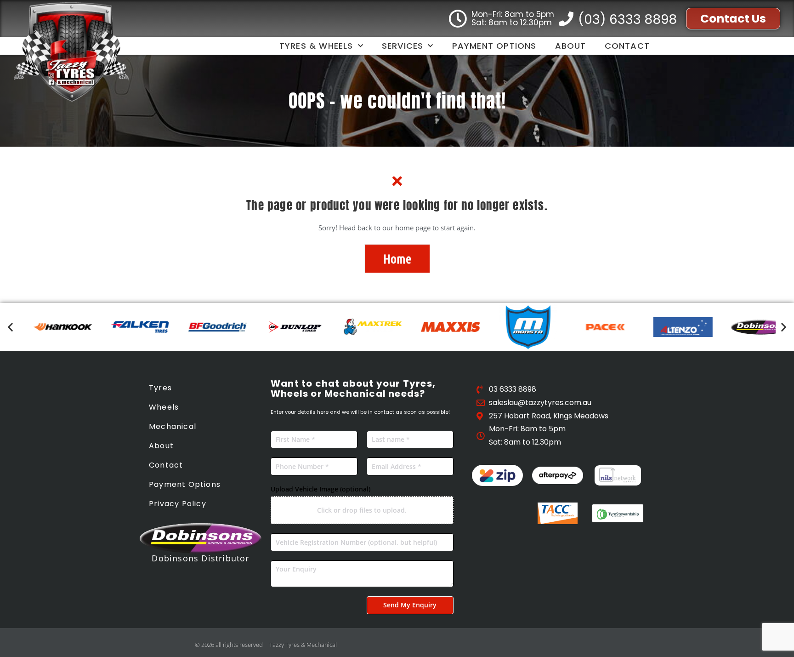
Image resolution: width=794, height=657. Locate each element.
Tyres (160, 388)
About (570, 45)
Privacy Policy (177, 503)
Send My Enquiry (410, 604)
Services (403, 45)
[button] (10, 327)
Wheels (164, 407)
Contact (627, 45)
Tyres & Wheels (316, 45)
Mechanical (172, 426)
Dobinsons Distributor (200, 558)
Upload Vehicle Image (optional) (320, 489)
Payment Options (494, 45)
